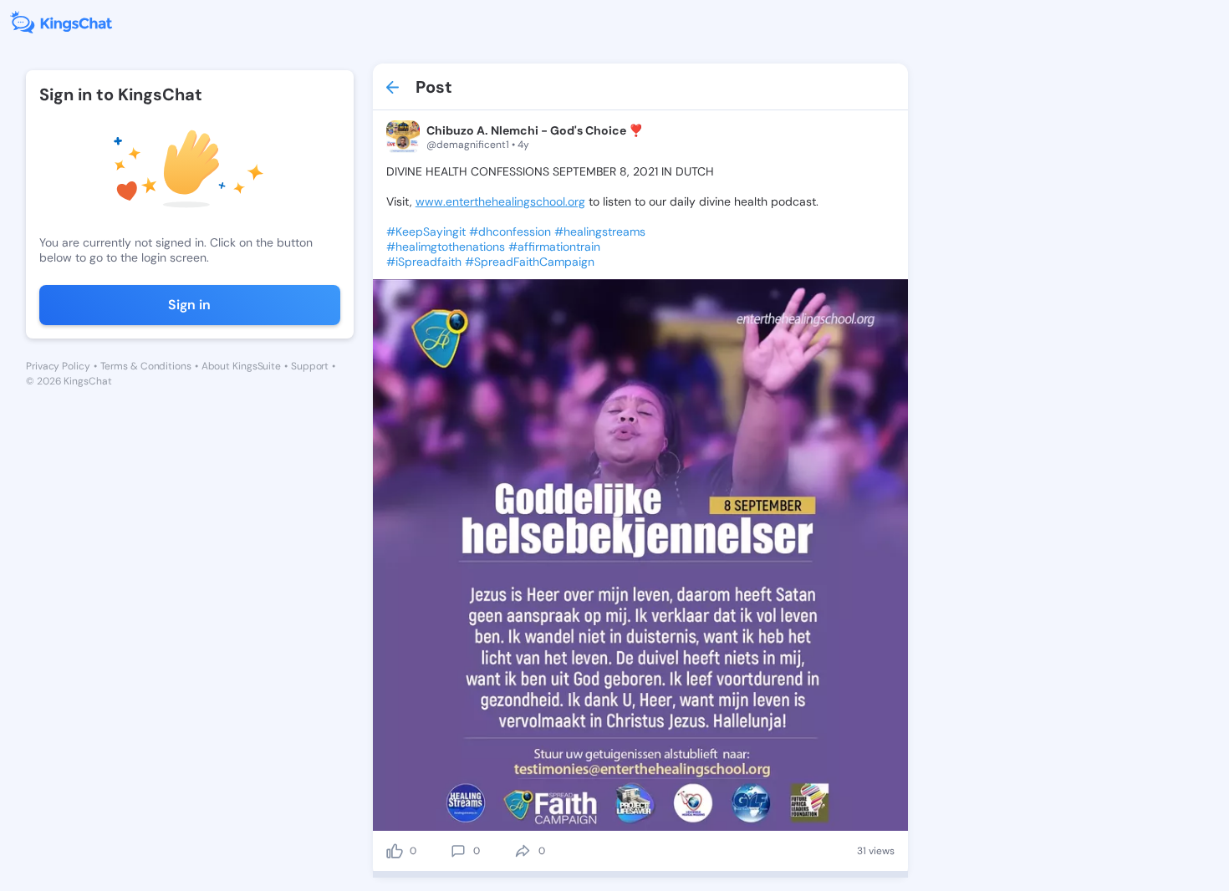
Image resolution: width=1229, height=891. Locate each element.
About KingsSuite (241, 366)
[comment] (458, 851)
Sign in (189, 304)
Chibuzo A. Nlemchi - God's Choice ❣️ (534, 130)
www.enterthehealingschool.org (500, 201)
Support (310, 366)
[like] (394, 851)
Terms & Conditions (145, 366)
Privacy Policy (58, 366)
